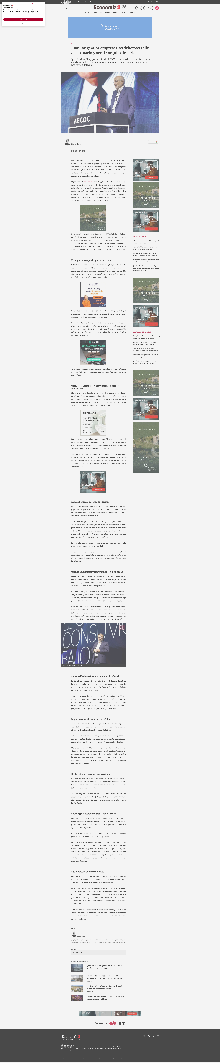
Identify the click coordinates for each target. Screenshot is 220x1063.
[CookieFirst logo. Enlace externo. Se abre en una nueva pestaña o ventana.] (8, 5)
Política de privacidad (37, 4)
